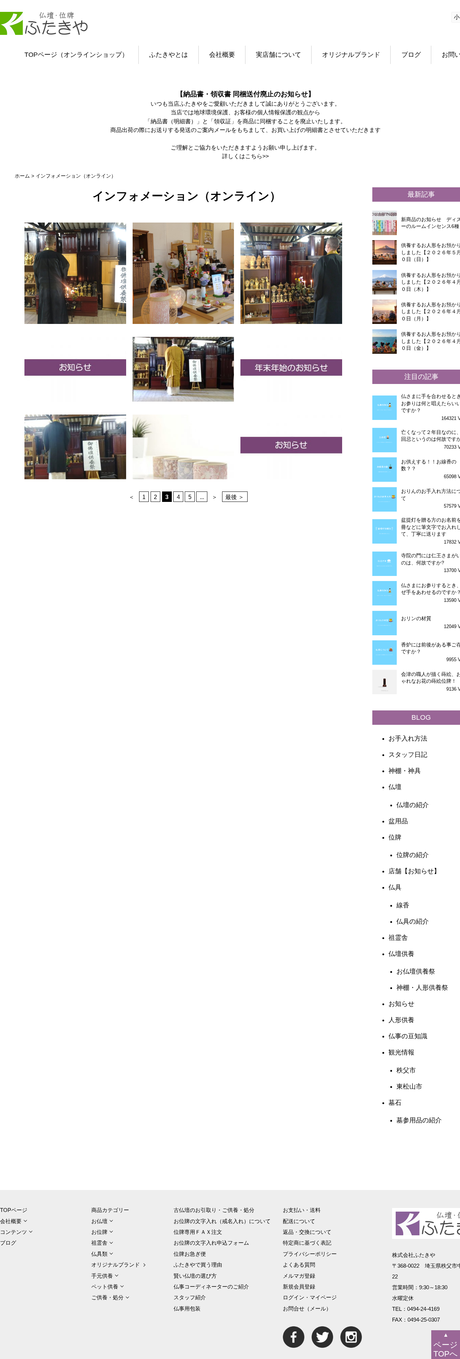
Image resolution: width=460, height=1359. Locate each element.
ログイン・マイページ (310, 1297)
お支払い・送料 (302, 1210)
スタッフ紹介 (190, 1297)
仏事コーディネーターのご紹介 (211, 1287)
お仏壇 (99, 1221)
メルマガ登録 (299, 1276)
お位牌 (99, 1232)
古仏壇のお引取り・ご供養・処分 (214, 1210)
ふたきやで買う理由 (198, 1265)
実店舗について (278, 54)
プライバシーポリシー (310, 1254)
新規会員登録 (299, 1287)
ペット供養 (104, 1287)
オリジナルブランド (351, 54)
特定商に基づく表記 (307, 1243)
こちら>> (257, 156)
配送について (299, 1221)
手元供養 (102, 1276)
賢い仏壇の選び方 (195, 1276)
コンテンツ (13, 1232)
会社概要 (222, 54)
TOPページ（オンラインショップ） (76, 54)
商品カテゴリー (110, 1210)
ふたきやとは (168, 54)
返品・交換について (307, 1232)
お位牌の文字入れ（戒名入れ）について (222, 1221)
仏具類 (99, 1254)
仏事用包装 (187, 1308)
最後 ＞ (234, 496)
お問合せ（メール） (307, 1308)
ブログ (411, 54)
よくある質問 (299, 1265)
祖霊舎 (99, 1243)
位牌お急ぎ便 (190, 1254)
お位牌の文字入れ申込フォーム (211, 1243)
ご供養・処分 (107, 1297)
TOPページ (13, 1210)
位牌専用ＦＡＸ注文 (198, 1232)
